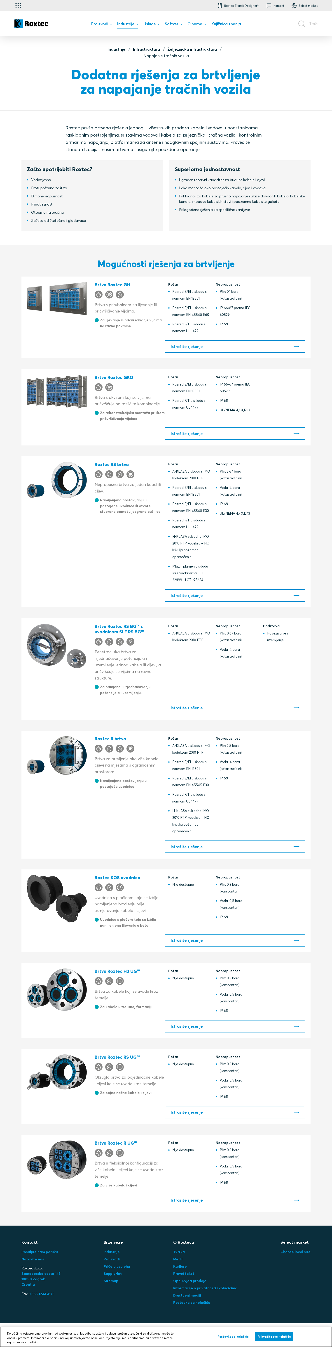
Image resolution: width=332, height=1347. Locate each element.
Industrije (116, 49)
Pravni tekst (183, 1273)
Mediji (178, 1259)
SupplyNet (113, 1273)
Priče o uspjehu (117, 1266)
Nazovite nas (32, 1259)
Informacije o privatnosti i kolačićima (205, 1288)
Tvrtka (179, 1252)
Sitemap (111, 1280)
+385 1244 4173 (41, 1294)
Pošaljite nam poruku (39, 1252)
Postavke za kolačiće (191, 1302)
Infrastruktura (146, 49)
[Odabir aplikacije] (18, 5)
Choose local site (296, 1252)
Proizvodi (112, 1259)
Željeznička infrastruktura (192, 49)
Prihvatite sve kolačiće (274, 1336)
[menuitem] (101, 24)
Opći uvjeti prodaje (189, 1280)
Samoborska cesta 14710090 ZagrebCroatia (41, 1279)
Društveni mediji (187, 1295)
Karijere (180, 1266)
